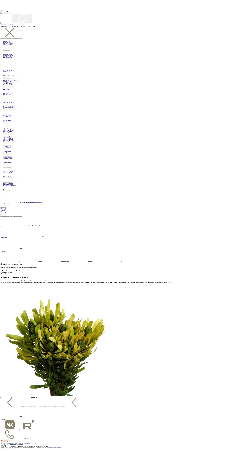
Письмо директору (28, 443)
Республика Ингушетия (8, 133)
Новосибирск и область (17, 38)
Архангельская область (8, 43)
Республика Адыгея (7, 128)
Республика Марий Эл (8, 138)
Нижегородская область (8, 107)
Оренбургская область (7, 115)
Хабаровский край (7, 176)
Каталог (2, 203)
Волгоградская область (8, 55)
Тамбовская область (7, 162)
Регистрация (34, 267)
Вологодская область (7, 56)
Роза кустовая (10, 24)
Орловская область (7, 116)
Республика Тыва (6, 144)
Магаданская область (7, 98)
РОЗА (1, 24)
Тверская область (6, 163)
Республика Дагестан (7, 132)
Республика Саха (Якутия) (8, 140)
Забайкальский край (7, 66)
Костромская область (7, 83)
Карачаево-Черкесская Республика (10, 80)
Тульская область (6, 166)
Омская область (6, 114)
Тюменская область (7, 167)
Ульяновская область (7, 172)
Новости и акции (4, 204)
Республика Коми (7, 137)
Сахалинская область (7, 155)
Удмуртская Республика (8, 171)
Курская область (6, 89)
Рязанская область (7, 147)
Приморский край (7, 122)
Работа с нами (3, 209)
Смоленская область (7, 157)
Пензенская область (7, 120)
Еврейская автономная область (9, 61)
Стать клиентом (4, 213)
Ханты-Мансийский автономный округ (11, 177)
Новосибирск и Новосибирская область (11, 109)
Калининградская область (8, 76)
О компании (3, 207)
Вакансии (2, 212)
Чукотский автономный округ (9, 185)
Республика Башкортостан (8, 130)
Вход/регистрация (11, 216)
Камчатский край (6, 79)
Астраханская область (7, 44)
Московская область (7, 101)
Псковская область (7, 124)
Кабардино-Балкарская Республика (10, 75)
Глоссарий (2, 210)
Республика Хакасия (7, 145)
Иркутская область (7, 71)
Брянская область (6, 50)
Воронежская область (7, 57)
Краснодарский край (7, 84)
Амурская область (7, 42)
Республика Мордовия (8, 139)
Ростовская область (7, 146)
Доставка (2, 208)
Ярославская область (7, 190)
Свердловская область (7, 156)
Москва (2, 38)
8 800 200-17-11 (3, 193)
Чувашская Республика (8, 184)
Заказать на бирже (4, 274)
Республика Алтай (7, 129)
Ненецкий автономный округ (9, 106)
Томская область (6, 164)
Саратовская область (7, 153)
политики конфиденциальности (54, 447)
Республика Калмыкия (8, 135)
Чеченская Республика (8, 183)
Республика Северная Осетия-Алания (11, 141)
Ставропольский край (7, 158)
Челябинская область (7, 182)
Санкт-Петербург (7, 38)
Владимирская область (8, 54)
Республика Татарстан (8, 142)
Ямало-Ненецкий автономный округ (11, 189)
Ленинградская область (8, 93)
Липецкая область (7, 94)
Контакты (2, 206)
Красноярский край (7, 85)
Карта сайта (34, 443)
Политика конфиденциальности (7, 443)
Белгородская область (7, 48)
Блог (1, 211)
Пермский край (6, 121)
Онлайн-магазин (18, 216)
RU (1, 226)
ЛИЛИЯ (5, 24)
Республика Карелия (7, 136)
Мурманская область (7, 102)
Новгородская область (7, 108)
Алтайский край (6, 41)
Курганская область (7, 88)
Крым (4, 87)
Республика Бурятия (7, 131)
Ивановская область (7, 70)
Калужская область (7, 78)
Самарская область (7, 151)
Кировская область (7, 82)
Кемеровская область (7, 81)
